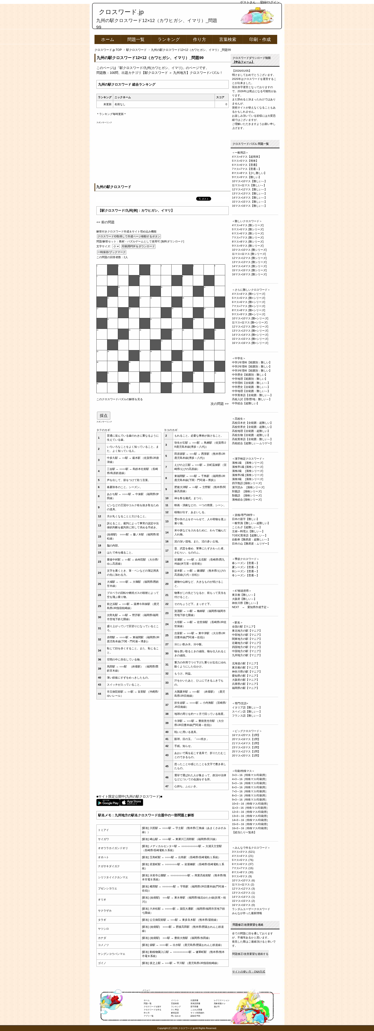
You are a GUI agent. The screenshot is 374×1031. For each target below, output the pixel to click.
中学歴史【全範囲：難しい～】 (251, 386)
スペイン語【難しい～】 (247, 711)
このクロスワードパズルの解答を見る (119, 399)
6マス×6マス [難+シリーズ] (248, 302)
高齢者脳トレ (220, 1003)
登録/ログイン (270, 2)
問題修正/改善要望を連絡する (250, 953)
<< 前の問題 (105, 222)
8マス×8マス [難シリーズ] (248, 241)
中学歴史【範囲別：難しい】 (249, 374)
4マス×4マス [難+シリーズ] (248, 293)
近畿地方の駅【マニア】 (247, 642)
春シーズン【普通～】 (245, 563)
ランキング (169, 39)
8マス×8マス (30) (242, 872)
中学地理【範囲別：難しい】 (249, 378)
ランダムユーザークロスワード (251, 909)
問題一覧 (136, 39)
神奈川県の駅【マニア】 (247, 671)
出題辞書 (194, 1000)
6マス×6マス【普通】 (245, 164)
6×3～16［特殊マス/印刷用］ (250, 787)
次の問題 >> (220, 404)
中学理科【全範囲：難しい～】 (251, 382)
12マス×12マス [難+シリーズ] (250, 326)
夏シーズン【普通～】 (245, 567)
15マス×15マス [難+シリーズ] (250, 338)
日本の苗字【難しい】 (245, 519)
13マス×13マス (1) (243, 892)
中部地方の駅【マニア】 (247, 634)
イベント (175, 1000)
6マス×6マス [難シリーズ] (248, 233)
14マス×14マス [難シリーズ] (249, 266)
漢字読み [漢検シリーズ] (248, 487)
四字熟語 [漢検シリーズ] (247, 483)
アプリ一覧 (148, 1016)
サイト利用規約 (197, 1013)
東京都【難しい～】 (244, 594)
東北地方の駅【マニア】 (247, 630)
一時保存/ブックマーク (112, 252)
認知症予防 (195, 1016)
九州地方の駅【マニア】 (247, 655)
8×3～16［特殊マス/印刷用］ (250, 795)
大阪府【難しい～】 (244, 598)
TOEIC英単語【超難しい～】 (250, 535)
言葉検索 (227, 39)
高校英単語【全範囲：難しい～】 (252, 439)
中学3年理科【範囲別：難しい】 (252, 370)
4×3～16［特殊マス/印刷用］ (250, 779)
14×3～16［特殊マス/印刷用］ (250, 820)
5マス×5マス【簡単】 (245, 160)
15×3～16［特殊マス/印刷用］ (250, 824)
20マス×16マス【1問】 (246, 739)
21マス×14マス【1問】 (246, 743)
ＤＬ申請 (175, 1010)
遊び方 (217, 1006)
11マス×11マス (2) (243, 884)
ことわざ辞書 (196, 1010)
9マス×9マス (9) (242, 876)
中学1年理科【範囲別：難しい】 (252, 362)
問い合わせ (176, 1016)
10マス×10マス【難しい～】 (249, 181)
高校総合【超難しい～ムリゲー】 (252, 443)
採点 (104, 415)
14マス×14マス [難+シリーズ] (250, 334)
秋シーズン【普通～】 (245, 571)
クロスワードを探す (152, 1006)
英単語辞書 (195, 1003)
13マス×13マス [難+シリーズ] (250, 330)
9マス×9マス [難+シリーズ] (248, 314)
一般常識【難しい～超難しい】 (251, 523)
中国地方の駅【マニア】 (247, 651)
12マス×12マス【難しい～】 (249, 189)
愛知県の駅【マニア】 (245, 675)
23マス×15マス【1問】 (246, 747)
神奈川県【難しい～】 (245, 603)
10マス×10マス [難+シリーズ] (250, 318)
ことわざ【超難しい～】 (247, 527)
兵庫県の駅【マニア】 (245, 683)
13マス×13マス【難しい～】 (249, 193)
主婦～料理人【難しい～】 (248, 531)
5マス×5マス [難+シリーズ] (248, 297)
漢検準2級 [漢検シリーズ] (247, 475)
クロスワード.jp (121, 11)
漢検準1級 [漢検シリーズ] (247, 466)
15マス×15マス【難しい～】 (249, 201)
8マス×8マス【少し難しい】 (249, 173)
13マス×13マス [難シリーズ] (249, 262)
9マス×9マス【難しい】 (246, 177)
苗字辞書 (194, 1006)
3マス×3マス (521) (243, 851)
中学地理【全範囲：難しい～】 (251, 391)
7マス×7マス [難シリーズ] (248, 237)
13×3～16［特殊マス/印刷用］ (250, 815)
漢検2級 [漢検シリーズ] (247, 470)
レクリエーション (221, 1000)
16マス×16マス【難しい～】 (249, 205)
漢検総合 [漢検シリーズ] (247, 499)
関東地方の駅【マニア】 (247, 638)
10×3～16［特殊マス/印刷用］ (250, 803)
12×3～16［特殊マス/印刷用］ (250, 811)
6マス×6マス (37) (242, 864)
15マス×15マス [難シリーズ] (249, 270)
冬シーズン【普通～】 (245, 575)
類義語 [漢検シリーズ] (247, 495)
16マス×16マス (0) (243, 905)
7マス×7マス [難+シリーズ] (248, 306)
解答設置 (175, 1013)
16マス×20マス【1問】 (246, 735)
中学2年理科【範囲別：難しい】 (252, 366)
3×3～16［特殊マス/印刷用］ (250, 775)
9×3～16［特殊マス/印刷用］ (250, 799)
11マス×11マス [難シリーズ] (249, 253)
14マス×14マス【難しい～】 (249, 197)
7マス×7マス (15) (242, 868)
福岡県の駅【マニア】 (245, 687)
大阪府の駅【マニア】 (245, 679)
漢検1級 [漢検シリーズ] (247, 462)
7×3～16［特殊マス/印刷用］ (250, 791)
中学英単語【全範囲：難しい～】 (252, 395)
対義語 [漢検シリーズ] (247, 491)
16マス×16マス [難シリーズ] (249, 274)
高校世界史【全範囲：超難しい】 (252, 426)
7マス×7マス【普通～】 (246, 168)
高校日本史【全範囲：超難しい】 (252, 422)
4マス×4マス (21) (242, 855)
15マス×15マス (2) (243, 900)
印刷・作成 (260, 39)
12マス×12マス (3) (243, 888)
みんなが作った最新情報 (247, 913)
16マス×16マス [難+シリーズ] (250, 342)
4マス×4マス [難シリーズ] (248, 225)
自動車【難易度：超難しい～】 (251, 539)
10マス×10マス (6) (243, 880)
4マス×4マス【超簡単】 (246, 156)
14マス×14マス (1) (243, 896)
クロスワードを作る (152, 1010)
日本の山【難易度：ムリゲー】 (251, 543)
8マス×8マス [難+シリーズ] (248, 310)
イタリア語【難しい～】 (247, 707)
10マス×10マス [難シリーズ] (249, 249)
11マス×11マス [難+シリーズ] (249, 322)
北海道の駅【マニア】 (245, 663)
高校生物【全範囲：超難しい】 (251, 435)
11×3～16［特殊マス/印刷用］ (250, 807)
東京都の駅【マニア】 (245, 667)
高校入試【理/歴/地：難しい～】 (252, 399)
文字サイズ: (104, 246)
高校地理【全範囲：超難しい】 (251, 431)
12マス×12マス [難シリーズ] (249, 258)
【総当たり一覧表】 (244, 832)
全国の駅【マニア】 (244, 626)
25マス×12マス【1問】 (246, 751)
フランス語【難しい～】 (247, 715)
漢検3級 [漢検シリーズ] (247, 479)
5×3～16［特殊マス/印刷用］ (250, 783)
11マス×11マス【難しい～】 (249, 185)
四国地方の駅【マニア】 (247, 647)
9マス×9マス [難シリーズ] (248, 245)
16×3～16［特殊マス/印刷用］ (250, 828)
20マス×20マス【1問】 (246, 755)
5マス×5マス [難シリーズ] (248, 229)
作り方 (199, 39)
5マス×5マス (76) (242, 860)
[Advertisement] (162, 151)
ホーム (107, 39)
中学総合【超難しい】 (245, 403)
